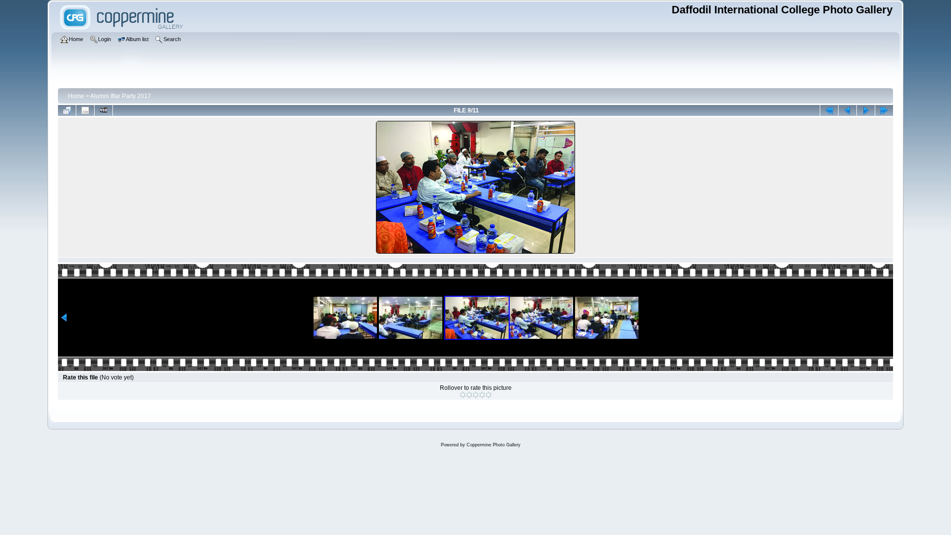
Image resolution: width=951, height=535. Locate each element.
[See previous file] (847, 110)
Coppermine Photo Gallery (494, 444)
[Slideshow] (103, 110)
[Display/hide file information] (85, 110)
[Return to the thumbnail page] (67, 110)
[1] (463, 394)
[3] (476, 394)
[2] (469, 394)
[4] (482, 394)
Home (76, 96)
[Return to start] (829, 110)
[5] (488, 394)
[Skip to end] (884, 110)
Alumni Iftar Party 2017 (120, 96)
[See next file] (866, 110)
